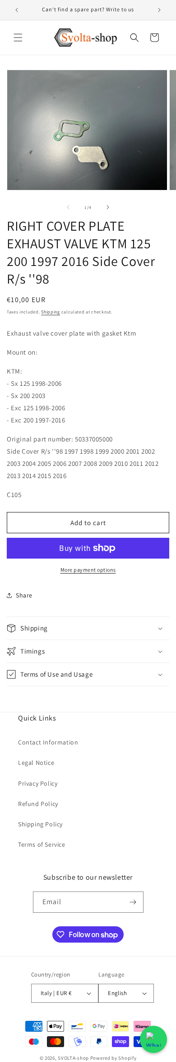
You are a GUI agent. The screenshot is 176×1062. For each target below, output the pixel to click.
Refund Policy (38, 804)
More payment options (88, 569)
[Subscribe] (133, 902)
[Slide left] (68, 207)
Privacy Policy (37, 783)
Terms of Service (41, 844)
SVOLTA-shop (73, 1058)
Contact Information (48, 742)
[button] (18, 37)
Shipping (50, 312)
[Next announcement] (159, 10)
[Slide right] (108, 207)
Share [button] (24, 595)
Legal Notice (36, 763)
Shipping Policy (40, 824)
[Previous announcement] (17, 10)
